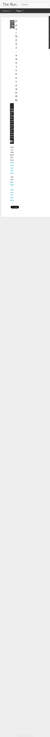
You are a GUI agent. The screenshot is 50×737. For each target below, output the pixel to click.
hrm (11, 197)
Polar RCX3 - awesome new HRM (16, 61)
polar (12, 201)
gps (11, 182)
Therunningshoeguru (12, 167)
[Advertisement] (28, 61)
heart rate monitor (12, 189)
